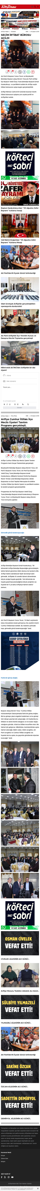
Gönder (19, 407)
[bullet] (17, 404)
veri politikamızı (21, 1189)
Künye (3, 1155)
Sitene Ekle (4, 1158)
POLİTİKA (14, 416)
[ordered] (15, 404)
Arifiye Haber (5, 31)
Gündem (13, 31)
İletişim (3, 1161)
